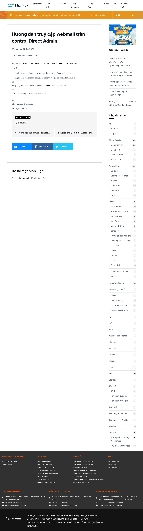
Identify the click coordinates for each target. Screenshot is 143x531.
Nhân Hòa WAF (118, 154)
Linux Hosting (31, 15)
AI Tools (114, 128)
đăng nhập (25, 178)
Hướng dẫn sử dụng (121, 240)
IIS (110, 317)
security (112, 361)
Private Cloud (117, 159)
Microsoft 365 (117, 226)
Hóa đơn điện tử (116, 283)
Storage (112, 380)
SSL (111, 373)
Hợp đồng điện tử (117, 289)
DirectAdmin (116, 185)
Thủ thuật (113, 407)
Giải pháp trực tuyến (118, 271)
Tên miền (48, 5)
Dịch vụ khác (124, 5)
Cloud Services (74, 5)
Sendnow (115, 231)
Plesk (113, 195)
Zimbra (114, 255)
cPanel (114, 180)
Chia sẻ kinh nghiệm (121, 236)
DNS (113, 391)
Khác (111, 329)
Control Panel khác (119, 176)
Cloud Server (117, 145)
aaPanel (114, 171)
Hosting (62, 4)
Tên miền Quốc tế (119, 396)
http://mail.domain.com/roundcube (26, 63)
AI (115, 4)
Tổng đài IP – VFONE (118, 420)
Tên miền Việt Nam (119, 401)
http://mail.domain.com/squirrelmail (62, 63)
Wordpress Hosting (119, 310)
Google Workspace (119, 211)
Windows (113, 426)
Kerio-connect (117, 216)
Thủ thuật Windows (118, 413)
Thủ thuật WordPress (120, 446)
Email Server (116, 206)
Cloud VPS (115, 150)
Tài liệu (115, 245)
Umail (113, 250)
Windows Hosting (119, 305)
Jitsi (112, 276)
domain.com (49, 85)
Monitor (112, 348)
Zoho (113, 260)
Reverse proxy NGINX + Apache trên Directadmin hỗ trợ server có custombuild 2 (96, 133)
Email (106, 4)
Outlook (112, 355)
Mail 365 (115, 221)
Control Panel (91, 5)
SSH (111, 367)
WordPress (37, 4)
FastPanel (115, 190)
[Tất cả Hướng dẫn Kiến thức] (111, 15)
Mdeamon (113, 342)
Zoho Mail (115, 265)
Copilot (114, 133)
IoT (110, 323)
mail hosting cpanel (118, 336)
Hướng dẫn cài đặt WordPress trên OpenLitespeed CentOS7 (120, 62)
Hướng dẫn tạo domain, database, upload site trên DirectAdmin (48, 133)
